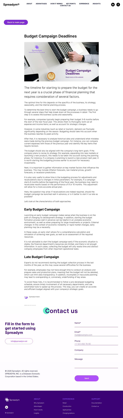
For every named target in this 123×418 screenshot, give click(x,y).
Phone (77, 341)
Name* (78, 323)
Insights (97, 4)
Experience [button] (84, 4)
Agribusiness (67, 410)
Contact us (65, 6)
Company (79, 350)
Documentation (97, 403)
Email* (77, 332)
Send (87, 378)
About (29, 4)
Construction (67, 406)
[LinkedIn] (113, 4)
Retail (65, 403)
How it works (56, 4)
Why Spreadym (39, 403)
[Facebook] (118, 4)
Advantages (41, 4)
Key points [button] (71, 4)
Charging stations (68, 413)
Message (79, 359)
